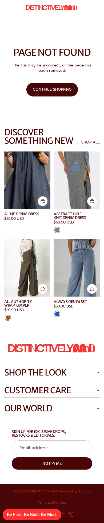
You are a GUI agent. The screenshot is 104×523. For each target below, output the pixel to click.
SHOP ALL (90, 142)
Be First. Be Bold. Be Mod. (32, 514)
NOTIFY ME (51, 463)
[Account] (86, 8)
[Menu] (6, 8)
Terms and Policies (52, 502)
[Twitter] (70, 514)
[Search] (17, 8)
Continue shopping (52, 89)
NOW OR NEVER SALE (66, 22)
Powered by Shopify (74, 491)
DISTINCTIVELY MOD (42, 491)
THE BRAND (14, 22)
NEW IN (35, 22)
